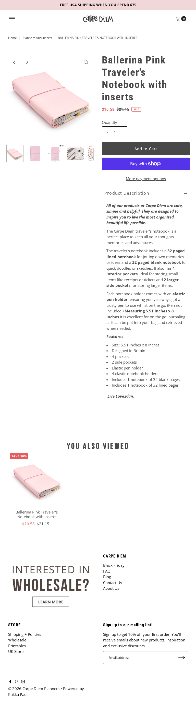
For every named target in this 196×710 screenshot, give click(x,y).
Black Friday (114, 565)
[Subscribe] (181, 657)
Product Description (126, 193)
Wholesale (17, 639)
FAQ (107, 571)
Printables (17, 645)
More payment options (146, 178)
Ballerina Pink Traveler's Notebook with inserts (37, 514)
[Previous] (14, 62)
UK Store (15, 651)
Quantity (109, 122)
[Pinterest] (16, 682)
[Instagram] (23, 682)
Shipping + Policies (24, 634)
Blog (107, 576)
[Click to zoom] (86, 62)
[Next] (26, 62)
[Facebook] (10, 682)
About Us (111, 588)
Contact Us (112, 582)
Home (12, 38)
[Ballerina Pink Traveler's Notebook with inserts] (37, 480)
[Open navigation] (12, 18)
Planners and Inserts (37, 38)
